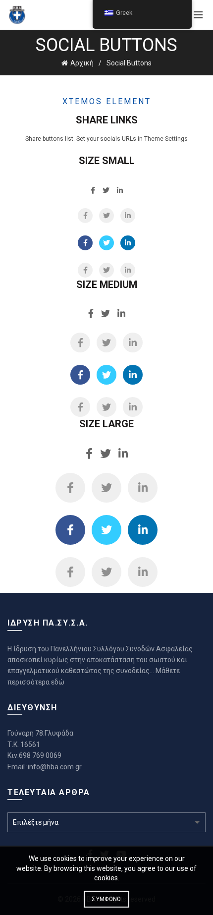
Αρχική (82, 63)
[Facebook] (85, 215)
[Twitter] (106, 215)
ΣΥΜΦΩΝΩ (106, 899)
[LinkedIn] (127, 215)
